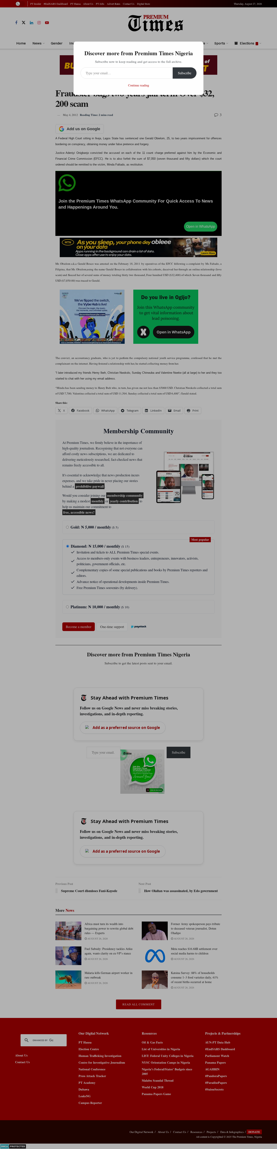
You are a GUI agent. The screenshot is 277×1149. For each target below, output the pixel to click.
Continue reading (138, 85)
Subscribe (184, 73)
